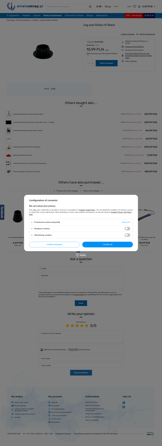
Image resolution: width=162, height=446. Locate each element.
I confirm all (107, 244)
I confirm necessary (54, 244)
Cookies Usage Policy (87, 210)
